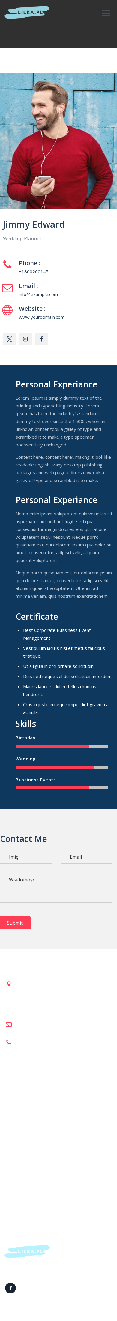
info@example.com (38, 294)
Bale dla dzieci (19, 1111)
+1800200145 (34, 271)
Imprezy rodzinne (22, 1119)
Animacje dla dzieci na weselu (34, 1096)
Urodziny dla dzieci (23, 1080)
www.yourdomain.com (41, 317)
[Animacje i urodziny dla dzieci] (27, 12)
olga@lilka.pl (28, 1023)
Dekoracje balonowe (25, 1088)
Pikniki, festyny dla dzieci (29, 1103)
